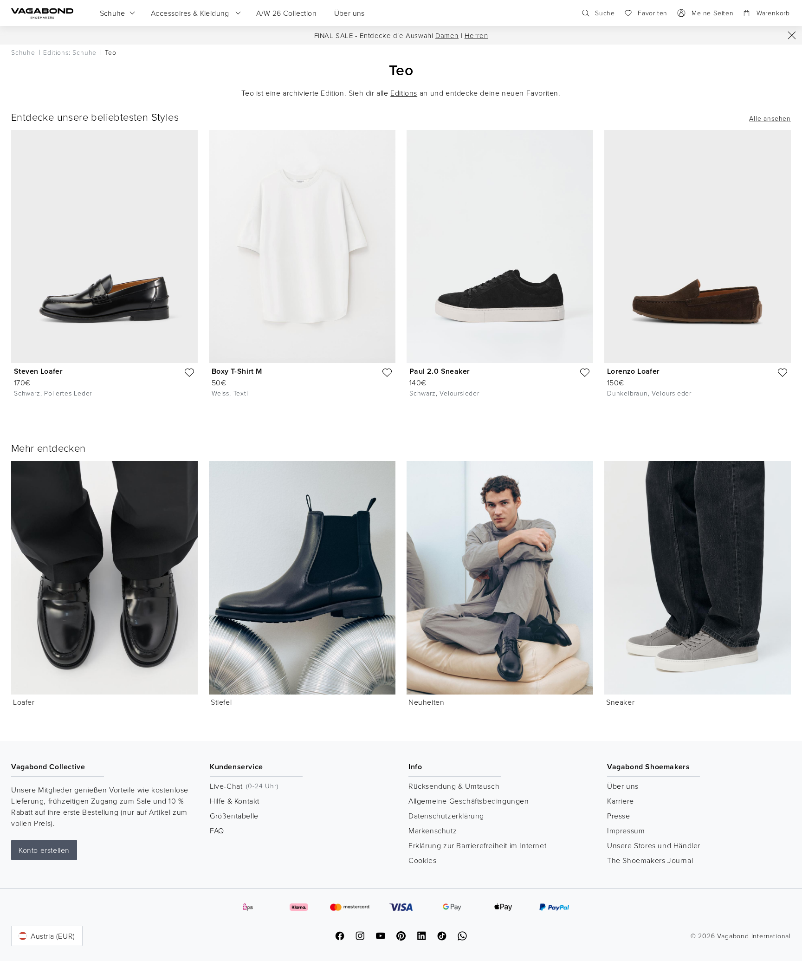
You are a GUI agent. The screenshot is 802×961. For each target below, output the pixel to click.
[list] (401, 270)
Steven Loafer (38, 371)
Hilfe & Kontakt (234, 801)
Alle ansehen (770, 118)
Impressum (626, 830)
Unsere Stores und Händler (653, 845)
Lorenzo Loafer (633, 371)
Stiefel (221, 702)
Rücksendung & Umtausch (453, 786)
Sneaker (620, 702)
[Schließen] (792, 35)
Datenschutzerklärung (446, 816)
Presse (618, 816)
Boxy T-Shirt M (237, 371)
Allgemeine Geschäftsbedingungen (468, 801)
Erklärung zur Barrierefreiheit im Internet (477, 845)
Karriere (620, 801)
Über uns (623, 786)
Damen (447, 35)
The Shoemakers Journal (650, 860)
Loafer (24, 702)
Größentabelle (234, 816)
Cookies (422, 860)
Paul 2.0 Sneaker (439, 371)
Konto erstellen (44, 850)
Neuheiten (426, 702)
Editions (403, 93)
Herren (476, 35)
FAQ (217, 830)
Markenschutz (432, 830)
